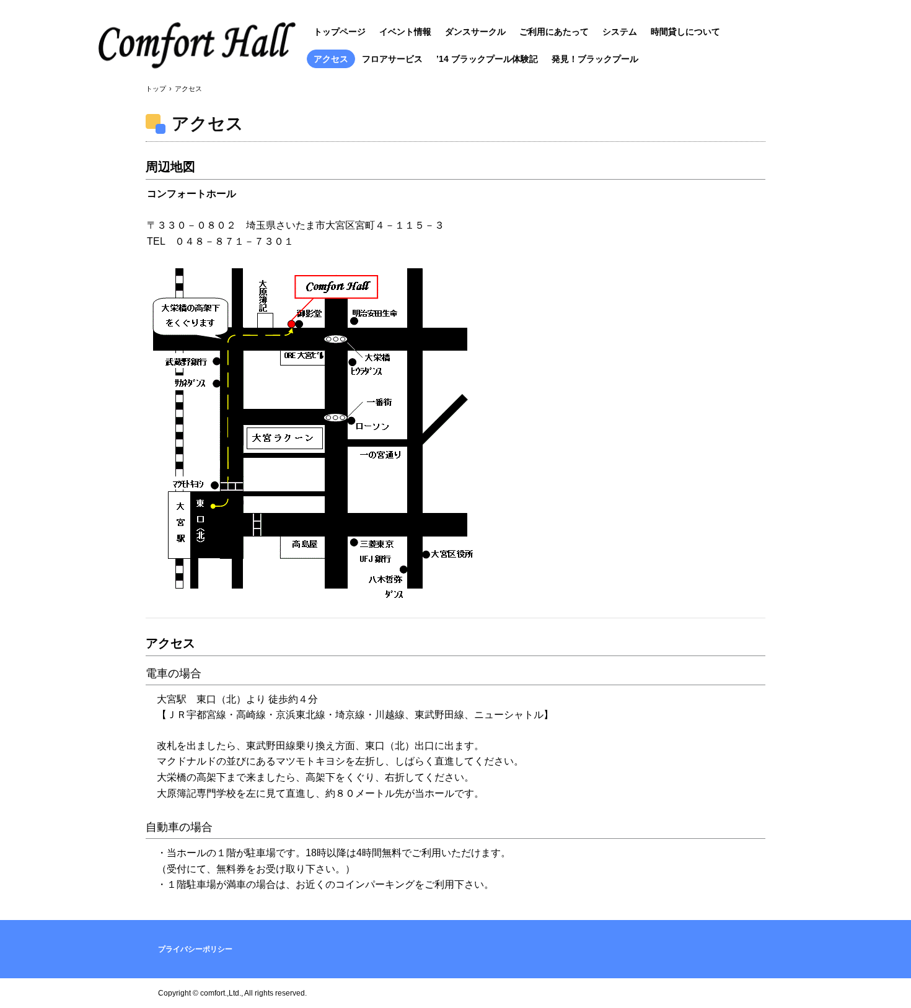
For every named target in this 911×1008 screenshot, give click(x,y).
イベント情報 (405, 32)
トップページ (340, 32)
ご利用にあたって (554, 32)
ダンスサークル (475, 32)
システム (619, 32)
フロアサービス (392, 59)
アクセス (331, 59)
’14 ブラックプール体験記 (487, 59)
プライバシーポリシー (195, 949)
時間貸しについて (685, 32)
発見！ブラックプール (595, 59)
